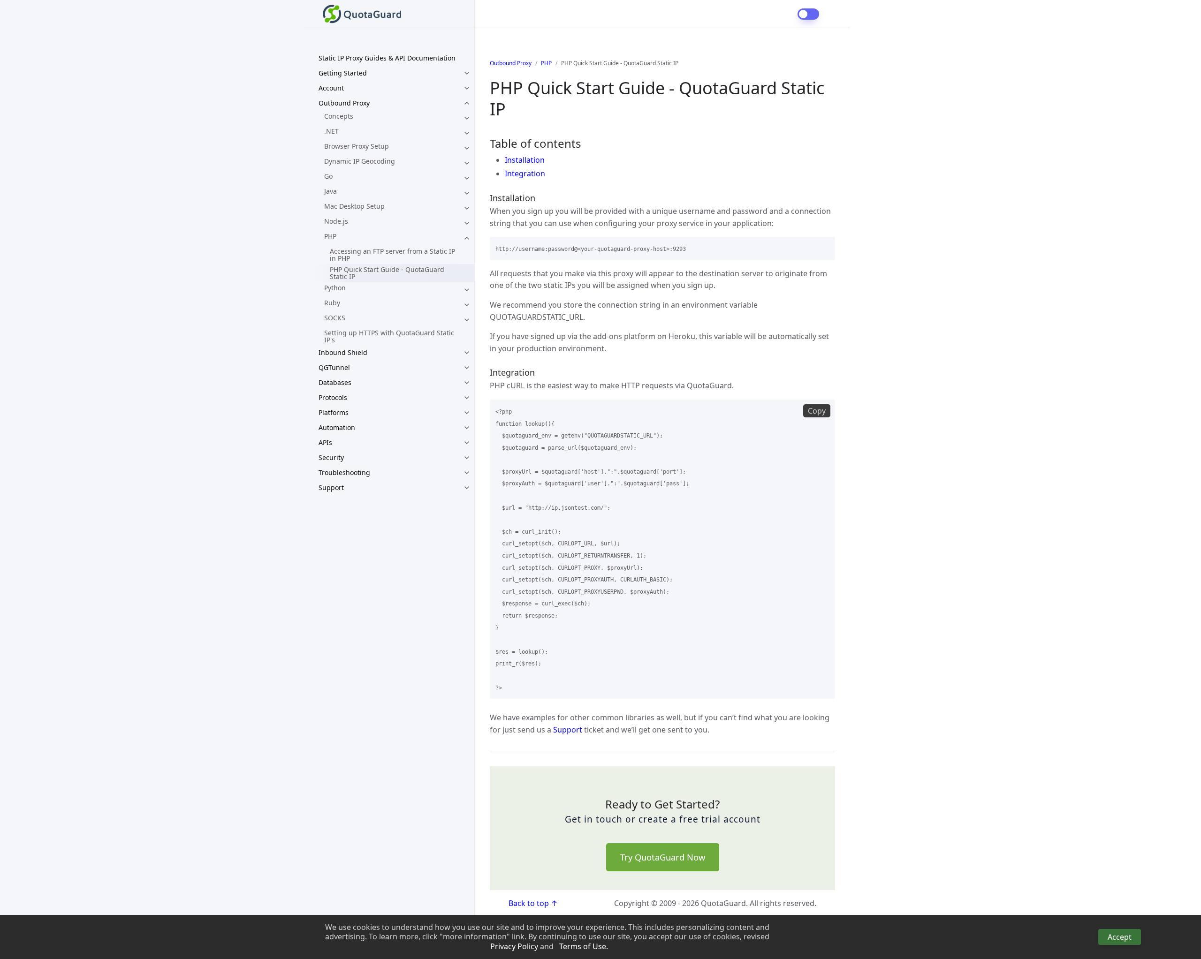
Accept (1120, 937)
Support (331, 487)
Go (328, 176)
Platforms (334, 412)
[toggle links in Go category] (466, 178)
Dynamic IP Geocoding (359, 161)
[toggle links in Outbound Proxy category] (466, 103)
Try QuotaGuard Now (662, 857)
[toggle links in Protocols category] (466, 397)
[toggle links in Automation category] (466, 427)
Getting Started (343, 72)
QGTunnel (334, 367)
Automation (337, 427)
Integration (525, 173)
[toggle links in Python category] (466, 289)
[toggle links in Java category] (466, 193)
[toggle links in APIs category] (466, 442)
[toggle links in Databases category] (466, 382)
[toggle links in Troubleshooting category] (466, 472)
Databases (335, 382)
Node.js (336, 221)
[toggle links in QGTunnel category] (466, 367)
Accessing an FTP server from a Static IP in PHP (392, 255)
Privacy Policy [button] (514, 946)
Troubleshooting (344, 472)
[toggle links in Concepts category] (466, 118)
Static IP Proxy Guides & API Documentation (387, 57)
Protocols (333, 397)
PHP (330, 236)
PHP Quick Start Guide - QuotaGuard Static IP (387, 273)
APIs (325, 442)
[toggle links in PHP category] (466, 238)
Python (335, 287)
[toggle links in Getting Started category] (466, 73)
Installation (525, 160)
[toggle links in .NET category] (466, 133)
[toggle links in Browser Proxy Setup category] (466, 148)
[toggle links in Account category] (466, 88)
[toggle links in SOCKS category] (466, 319)
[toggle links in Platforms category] (466, 412)
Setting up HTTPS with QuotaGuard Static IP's (389, 336)
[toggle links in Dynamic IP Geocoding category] (466, 163)
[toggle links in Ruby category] (466, 304)
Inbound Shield (343, 352)
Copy (817, 411)
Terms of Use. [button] (583, 946)
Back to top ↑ (533, 903)
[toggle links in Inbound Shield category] (466, 352)
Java (330, 191)
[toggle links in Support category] (466, 487)
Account (331, 87)
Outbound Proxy (344, 102)
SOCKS (334, 317)
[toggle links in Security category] (466, 457)
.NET (331, 131)
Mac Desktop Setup (354, 206)
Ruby (332, 302)
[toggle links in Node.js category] (466, 223)
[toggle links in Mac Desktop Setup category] (466, 208)
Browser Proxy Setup (356, 146)
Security (331, 457)
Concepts (338, 116)
